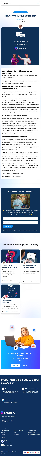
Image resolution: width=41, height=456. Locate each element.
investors (3, 434)
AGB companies (31, 432)
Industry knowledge (5, 430)
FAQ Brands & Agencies (18, 430)
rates (15, 432)
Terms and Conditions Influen (34, 434)
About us (3, 432)
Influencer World (17, 428)
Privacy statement (32, 430)
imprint (29, 428)
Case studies (16, 434)
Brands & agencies (4, 428)
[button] (38, 3)
